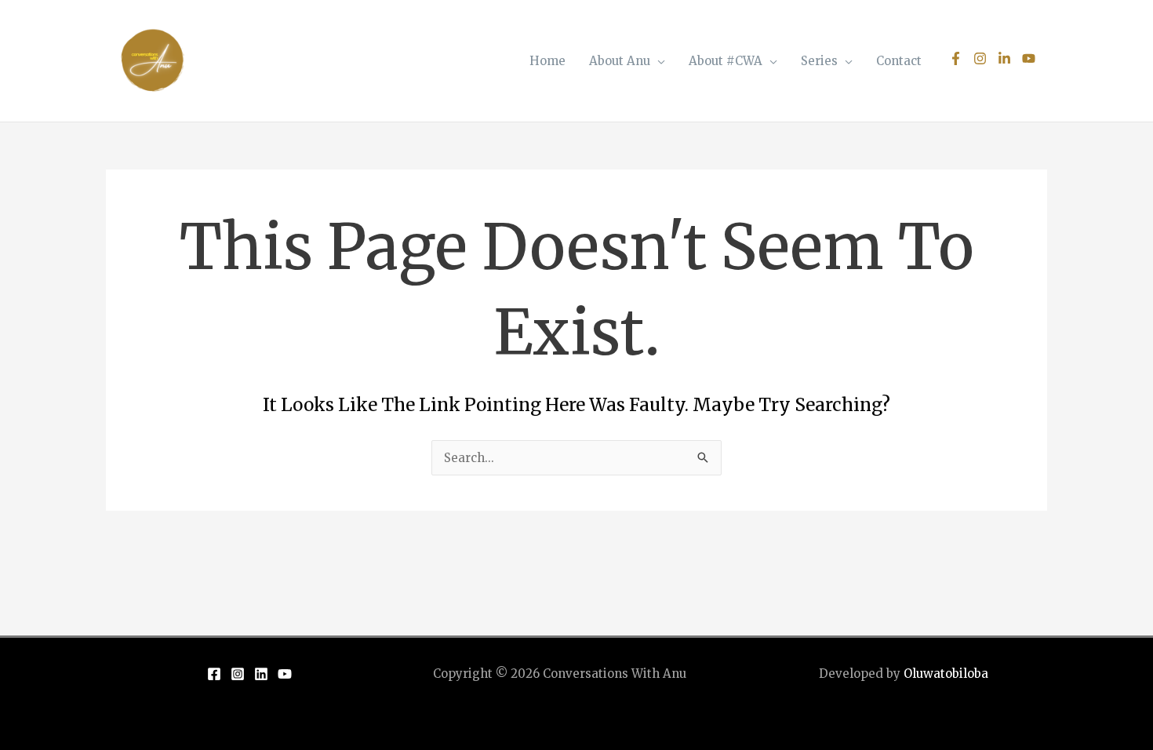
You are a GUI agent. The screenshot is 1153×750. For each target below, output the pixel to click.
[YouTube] (285, 674)
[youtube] (1030, 58)
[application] (657, 61)
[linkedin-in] (1008, 58)
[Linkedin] (261, 674)
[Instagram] (238, 674)
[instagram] (984, 58)
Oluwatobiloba (946, 673)
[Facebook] (214, 674)
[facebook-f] (959, 58)
